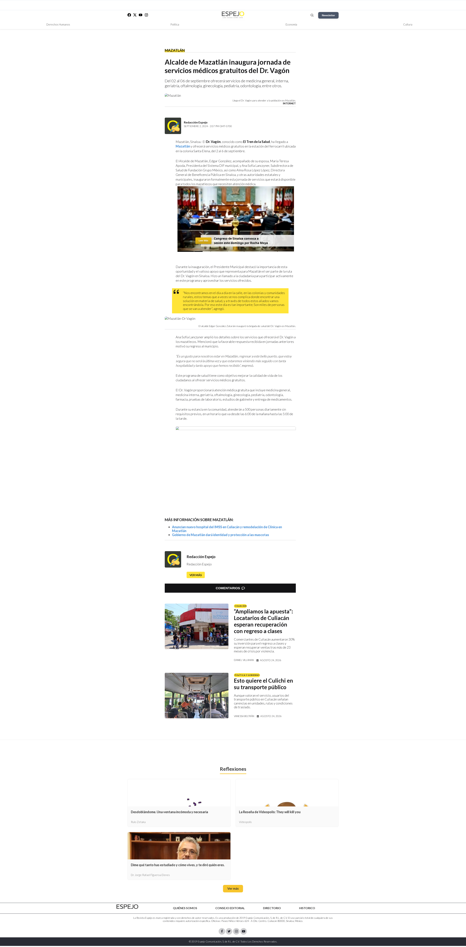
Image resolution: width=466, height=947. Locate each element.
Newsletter (328, 15)
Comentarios (228, 588)
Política (174, 24)
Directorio (272, 908)
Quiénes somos (185, 908)
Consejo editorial (230, 908)
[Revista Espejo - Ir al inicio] (127, 906)
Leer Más (203, 240)
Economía (291, 24)
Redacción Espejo (201, 556)
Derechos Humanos (58, 24)
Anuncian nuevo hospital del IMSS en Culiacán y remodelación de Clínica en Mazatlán (227, 529)
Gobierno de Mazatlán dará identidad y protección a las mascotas (220, 535)
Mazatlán (175, 50)
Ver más (195, 575)
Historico (307, 908)
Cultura (407, 24)
